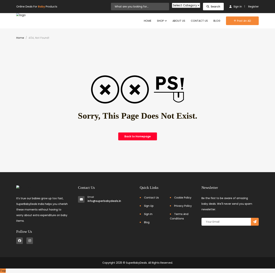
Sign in (237, 6)
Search (215, 6)
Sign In (148, 214)
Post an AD (244, 21)
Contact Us (151, 197)
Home (20, 38)
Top (3, 271)
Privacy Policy (183, 206)
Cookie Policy (182, 197)
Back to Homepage (137, 136)
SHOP (161, 21)
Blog (146, 222)
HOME (147, 21)
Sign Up (149, 206)
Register (253, 6)
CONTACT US (199, 21)
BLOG (216, 21)
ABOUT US (178, 21)
